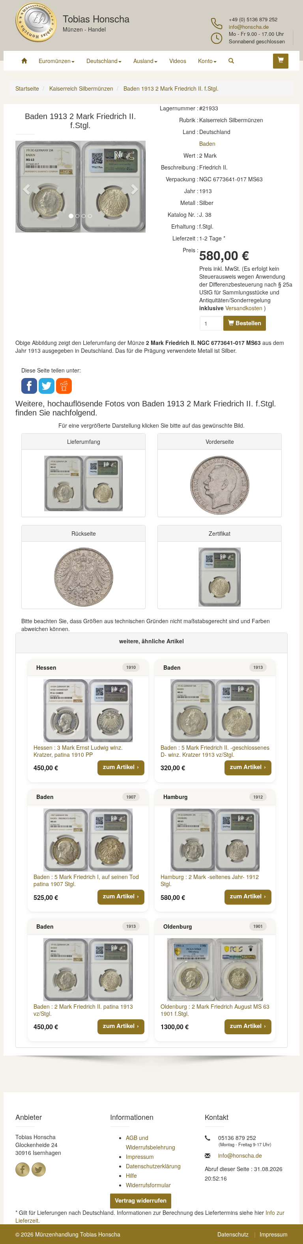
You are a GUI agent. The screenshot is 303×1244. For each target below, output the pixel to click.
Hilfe (131, 1175)
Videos (177, 61)
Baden (207, 143)
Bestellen (247, 322)
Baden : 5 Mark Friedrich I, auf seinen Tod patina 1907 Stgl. (86, 880)
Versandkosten (243, 308)
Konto (205, 61)
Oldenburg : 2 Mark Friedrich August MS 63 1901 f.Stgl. (215, 1009)
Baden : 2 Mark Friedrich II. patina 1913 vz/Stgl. (83, 1009)
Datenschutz (233, 1234)
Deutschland (102, 61)
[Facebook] (22, 1169)
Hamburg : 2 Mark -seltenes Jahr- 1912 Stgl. (210, 880)
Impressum (140, 1156)
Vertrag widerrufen (140, 1200)
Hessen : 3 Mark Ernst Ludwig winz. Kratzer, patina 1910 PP (78, 750)
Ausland (143, 61)
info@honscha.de (249, 26)
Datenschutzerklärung (153, 1166)
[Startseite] (24, 61)
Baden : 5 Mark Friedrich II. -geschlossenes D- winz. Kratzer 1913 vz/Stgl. (215, 750)
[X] (39, 1169)
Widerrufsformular (148, 1185)
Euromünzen (55, 61)
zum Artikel (119, 766)
